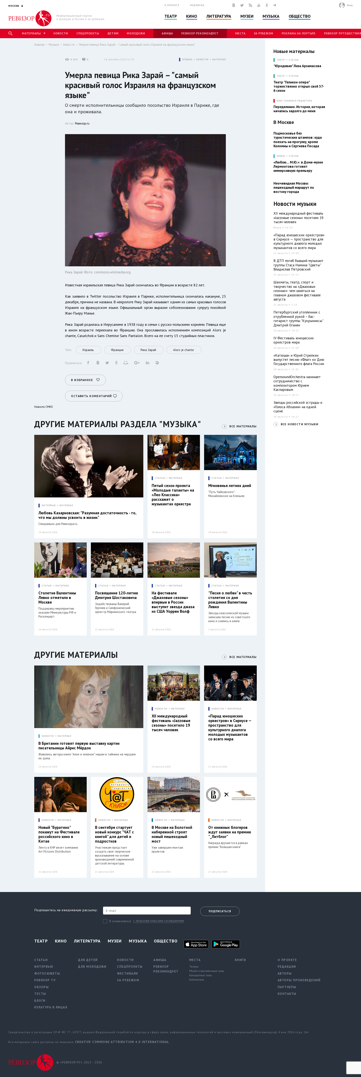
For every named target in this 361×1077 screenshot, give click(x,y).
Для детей (88, 960)
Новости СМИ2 (43, 407)
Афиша (167, 33)
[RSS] (250, 5)
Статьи (294, 60)
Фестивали (127, 973)
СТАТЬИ (160, 478)
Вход (350, 5)
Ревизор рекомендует (199, 33)
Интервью (43, 967)
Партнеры (287, 987)
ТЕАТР (281, 60)
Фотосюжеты (47, 973)
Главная (39, 45)
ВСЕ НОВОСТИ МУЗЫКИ (300, 424)
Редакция (287, 967)
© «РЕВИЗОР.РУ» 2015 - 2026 (79, 1062)
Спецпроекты (87, 33)
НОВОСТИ (202, 59)
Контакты (287, 994)
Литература (218, 16)
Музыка (271, 16)
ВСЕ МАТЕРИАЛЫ (243, 426)
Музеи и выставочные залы (206, 971)
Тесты (40, 994)
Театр (170, 16)
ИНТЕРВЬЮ (49, 505)
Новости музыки (295, 204)
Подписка (197, 5)
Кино (191, 16)
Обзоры (41, 987)
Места (240, 33)
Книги (240, 960)
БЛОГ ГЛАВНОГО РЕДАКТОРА (294, 100)
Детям (113, 33)
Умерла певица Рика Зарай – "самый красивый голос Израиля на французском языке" (137, 45)
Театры (193, 966)
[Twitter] (242, 5)
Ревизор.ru (82, 123)
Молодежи (136, 33)
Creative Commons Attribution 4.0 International (122, 1042)
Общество (299, 16)
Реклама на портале (299, 33)
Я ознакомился (120, 921)
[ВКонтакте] (234, 5)
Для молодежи (92, 967)
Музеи (247, 16)
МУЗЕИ (281, 156)
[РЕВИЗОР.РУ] (30, 18)
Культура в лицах (50, 1007)
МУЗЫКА (187, 59)
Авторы (285, 973)
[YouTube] (258, 5)
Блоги (40, 1001)
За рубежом (263, 33)
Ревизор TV (45, 980)
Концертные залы (200, 975)
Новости (60, 33)
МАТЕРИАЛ (219, 59)
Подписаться (220, 911)
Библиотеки (196, 979)
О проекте (171, 5)
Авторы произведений (299, 980)
